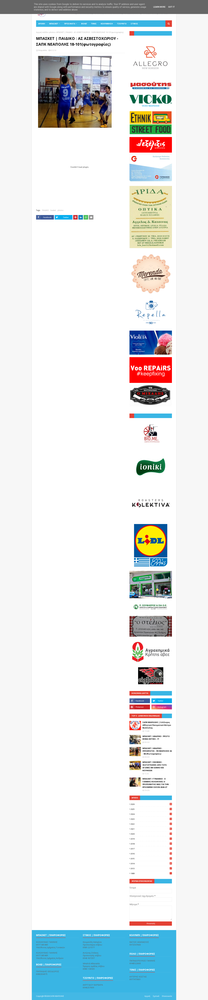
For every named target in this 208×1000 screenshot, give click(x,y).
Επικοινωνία (167, 996)
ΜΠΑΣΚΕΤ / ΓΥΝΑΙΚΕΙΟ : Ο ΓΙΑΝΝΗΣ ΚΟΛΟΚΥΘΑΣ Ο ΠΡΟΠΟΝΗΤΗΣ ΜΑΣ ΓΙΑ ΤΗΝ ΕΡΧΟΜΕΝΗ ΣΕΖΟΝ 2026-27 (155, 782)
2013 (151, 868)
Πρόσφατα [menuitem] (69, 23)
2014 (151, 863)
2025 (151, 809)
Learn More (159, 7)
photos (52, 32)
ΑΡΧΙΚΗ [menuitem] (41, 23)
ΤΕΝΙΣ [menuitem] (94, 23)
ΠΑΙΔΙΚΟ (45, 210)
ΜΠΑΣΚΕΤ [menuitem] (53, 23)
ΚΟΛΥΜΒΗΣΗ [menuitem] (107, 23)
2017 (151, 848)
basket (53, 210)
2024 (151, 814)
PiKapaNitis (42, 50)
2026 (151, 804)
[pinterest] (139, 707)
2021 (151, 829)
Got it (171, 7)
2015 (151, 858)
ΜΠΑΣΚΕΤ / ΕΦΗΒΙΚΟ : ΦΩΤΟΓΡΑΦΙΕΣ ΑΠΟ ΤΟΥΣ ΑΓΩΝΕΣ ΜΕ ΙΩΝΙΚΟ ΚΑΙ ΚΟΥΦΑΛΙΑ (154, 766)
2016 (151, 853)
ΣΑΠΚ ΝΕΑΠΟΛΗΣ (57, 996)
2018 (151, 843)
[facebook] (139, 700)
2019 (151, 839)
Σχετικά (156, 996)
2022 (151, 824)
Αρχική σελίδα (42, 32)
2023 (151, 819)
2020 (151, 834)
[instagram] (161, 707)
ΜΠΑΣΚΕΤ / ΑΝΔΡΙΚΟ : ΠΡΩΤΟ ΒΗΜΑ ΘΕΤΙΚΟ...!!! (156, 737)
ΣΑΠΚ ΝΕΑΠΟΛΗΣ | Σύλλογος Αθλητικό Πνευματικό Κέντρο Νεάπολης (156, 725)
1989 (151, 873)
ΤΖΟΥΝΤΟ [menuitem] (121, 23)
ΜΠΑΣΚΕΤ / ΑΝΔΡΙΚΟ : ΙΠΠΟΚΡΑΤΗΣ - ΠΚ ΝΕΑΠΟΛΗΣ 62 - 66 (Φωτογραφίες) (157, 751)
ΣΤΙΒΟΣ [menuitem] (134, 23)
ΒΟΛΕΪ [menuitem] (84, 23)
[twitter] (161, 700)
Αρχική (147, 996)
